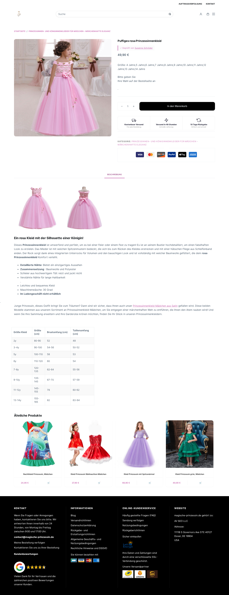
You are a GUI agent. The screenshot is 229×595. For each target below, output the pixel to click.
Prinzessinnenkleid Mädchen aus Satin (155, 305)
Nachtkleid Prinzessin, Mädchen (37, 474)
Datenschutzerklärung (83, 525)
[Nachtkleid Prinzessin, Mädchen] (38, 444)
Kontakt (210, 4)
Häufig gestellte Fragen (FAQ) (139, 515)
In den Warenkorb (177, 106)
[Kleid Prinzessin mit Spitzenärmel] (139, 444)
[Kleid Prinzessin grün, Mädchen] (189, 444)
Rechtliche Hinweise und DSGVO (89, 548)
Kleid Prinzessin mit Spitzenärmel (139, 474)
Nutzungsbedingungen (135, 525)
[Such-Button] (170, 14)
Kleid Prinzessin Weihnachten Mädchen (88, 474)
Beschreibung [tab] (114, 174)
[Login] (201, 14)
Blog (73, 515)
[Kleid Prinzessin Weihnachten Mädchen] (88, 444)
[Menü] (213, 14)
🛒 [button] (48, 483)
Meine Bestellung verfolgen (29, 542)
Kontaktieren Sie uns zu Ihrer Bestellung (36, 547)
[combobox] (112, 14)
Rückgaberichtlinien (133, 530)
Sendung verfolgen (133, 520)
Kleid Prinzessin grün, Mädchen (189, 474)
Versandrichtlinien (81, 520)
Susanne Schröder (144, 48)
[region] (115, 366)
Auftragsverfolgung (190, 4)
